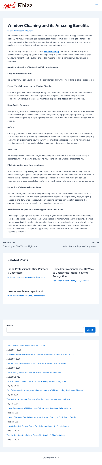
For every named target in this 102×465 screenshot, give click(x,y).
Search (10, 325)
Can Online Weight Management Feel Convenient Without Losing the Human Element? (45, 390)
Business (11, 277)
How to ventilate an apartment (25, 291)
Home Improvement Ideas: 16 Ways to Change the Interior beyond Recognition (73, 272)
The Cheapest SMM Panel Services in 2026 (26, 345)
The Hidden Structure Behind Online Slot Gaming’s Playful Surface (36, 435)
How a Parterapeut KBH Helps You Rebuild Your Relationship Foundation (39, 408)
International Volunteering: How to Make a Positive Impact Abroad (36, 363)
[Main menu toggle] (96, 5)
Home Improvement (24, 277)
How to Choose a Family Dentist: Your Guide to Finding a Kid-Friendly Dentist (41, 417)
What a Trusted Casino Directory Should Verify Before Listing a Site (36, 381)
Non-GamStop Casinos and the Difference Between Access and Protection (40, 354)
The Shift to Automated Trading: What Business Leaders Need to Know (39, 399)
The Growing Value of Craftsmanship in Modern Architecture (34, 372)
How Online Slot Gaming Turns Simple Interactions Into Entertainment (38, 426)
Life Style (73, 281)
